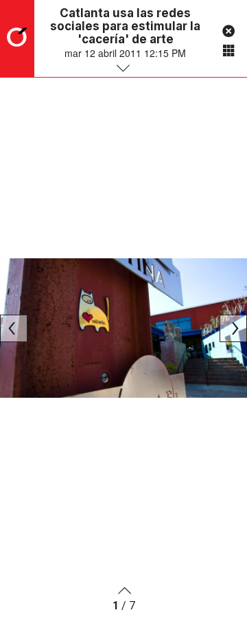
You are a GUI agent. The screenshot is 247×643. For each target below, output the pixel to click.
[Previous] (13, 328)
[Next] (233, 328)
